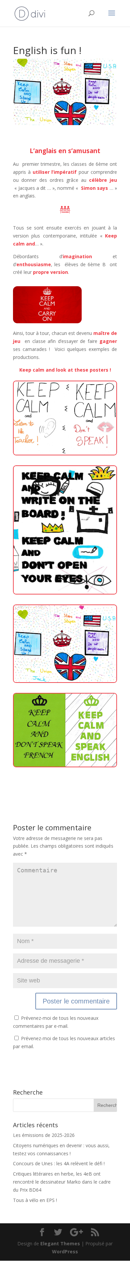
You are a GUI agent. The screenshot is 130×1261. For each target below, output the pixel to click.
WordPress (65, 1251)
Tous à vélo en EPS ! (35, 1200)
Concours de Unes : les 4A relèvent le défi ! (59, 1163)
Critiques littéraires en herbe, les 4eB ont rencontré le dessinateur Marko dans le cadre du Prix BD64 (62, 1182)
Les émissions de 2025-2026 (44, 1135)
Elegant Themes (60, 1243)
